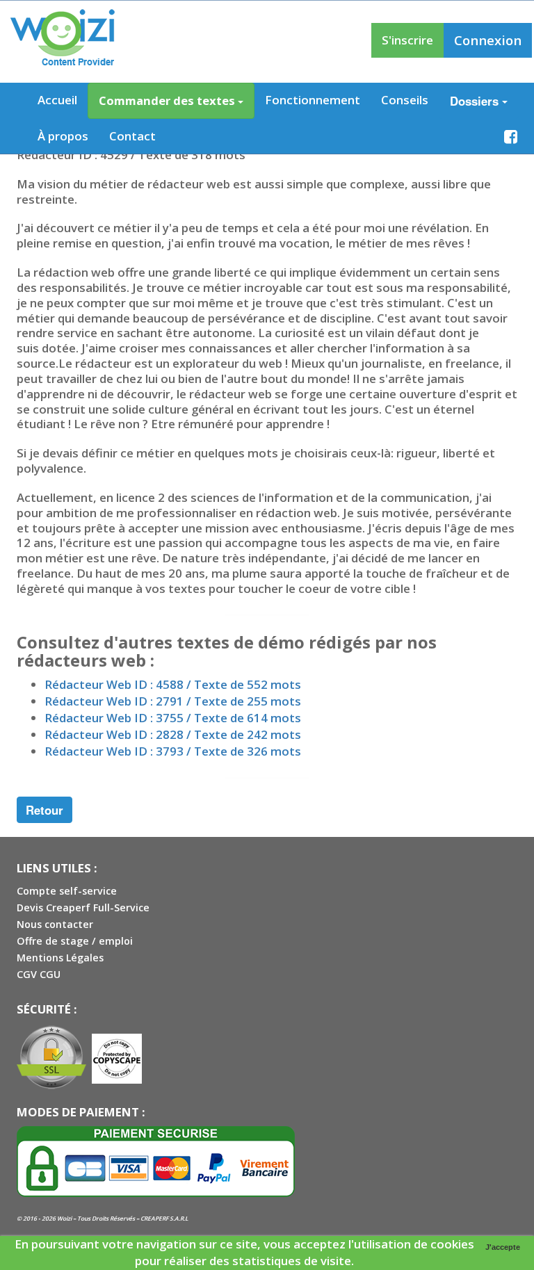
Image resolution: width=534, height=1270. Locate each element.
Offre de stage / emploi (75, 940)
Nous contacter (55, 924)
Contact (132, 136)
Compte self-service (67, 890)
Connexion (487, 40)
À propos (63, 136)
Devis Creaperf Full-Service (83, 907)
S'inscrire (407, 40)
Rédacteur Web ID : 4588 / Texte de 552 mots (172, 684)
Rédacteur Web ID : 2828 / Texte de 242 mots (172, 734)
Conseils (404, 100)
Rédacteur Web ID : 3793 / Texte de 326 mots (172, 751)
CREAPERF (154, 1218)
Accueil (57, 100)
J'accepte (502, 1247)
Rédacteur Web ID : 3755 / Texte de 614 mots (172, 718)
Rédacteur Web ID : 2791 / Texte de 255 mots (172, 701)
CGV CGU (38, 974)
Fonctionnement (312, 100)
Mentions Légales (60, 957)
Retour (44, 809)
